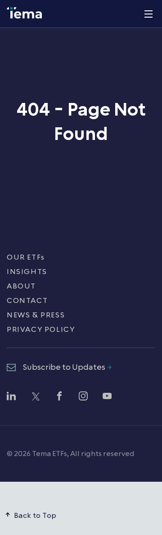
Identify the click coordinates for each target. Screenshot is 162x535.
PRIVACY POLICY (41, 330)
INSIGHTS (27, 272)
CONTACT (27, 301)
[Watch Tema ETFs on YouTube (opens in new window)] (107, 397)
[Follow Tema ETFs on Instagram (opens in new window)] (83, 397)
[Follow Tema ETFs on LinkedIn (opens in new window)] (11, 397)
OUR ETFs (26, 257)
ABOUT (21, 286)
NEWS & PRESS (36, 315)
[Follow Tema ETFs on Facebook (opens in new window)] (59, 397)
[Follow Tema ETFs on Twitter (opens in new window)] (35, 397)
